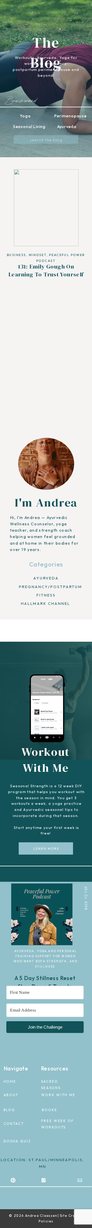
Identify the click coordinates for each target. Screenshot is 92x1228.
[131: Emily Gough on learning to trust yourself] (46, 207)
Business (16, 255)
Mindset (38, 255)
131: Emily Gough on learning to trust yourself (46, 270)
